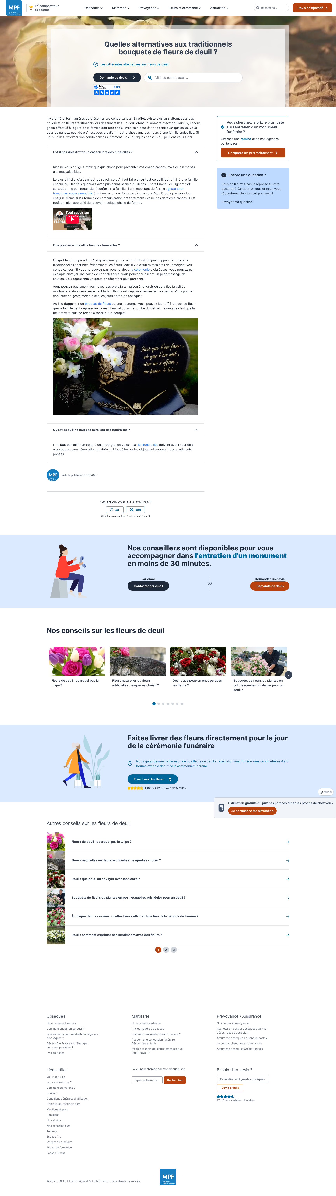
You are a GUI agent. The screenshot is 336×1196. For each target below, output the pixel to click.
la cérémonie (140, 269)
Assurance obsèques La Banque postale (242, 1038)
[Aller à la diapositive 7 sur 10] (182, 703)
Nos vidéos (54, 1120)
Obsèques (92, 8)
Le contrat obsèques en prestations (239, 1043)
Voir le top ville (56, 1076)
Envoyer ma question (237, 202)
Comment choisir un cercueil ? (66, 1028)
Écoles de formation (59, 1147)
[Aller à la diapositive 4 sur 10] (168, 703)
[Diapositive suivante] (288, 675)
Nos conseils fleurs (58, 1125)
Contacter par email (151, 586)
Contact (52, 1093)
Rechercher (176, 1080)
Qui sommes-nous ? (59, 1082)
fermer (327, 791)
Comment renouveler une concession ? (156, 1034)
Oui (117, 510)
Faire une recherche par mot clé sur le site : (158, 1070)
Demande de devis (113, 77)
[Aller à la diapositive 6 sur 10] (177, 703)
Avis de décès (55, 1052)
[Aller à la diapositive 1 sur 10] (154, 703)
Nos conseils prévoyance (233, 1023)
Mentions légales (57, 1109)
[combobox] (271, 7)
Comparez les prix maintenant (250, 153)
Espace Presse (56, 1152)
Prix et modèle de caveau (148, 1028)
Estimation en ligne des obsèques (244, 1079)
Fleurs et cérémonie (184, 8)
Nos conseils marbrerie (146, 1023)
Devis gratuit (230, 1087)
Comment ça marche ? (61, 1087)
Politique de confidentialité (63, 1104)
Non (138, 510)
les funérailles (148, 445)
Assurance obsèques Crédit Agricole (240, 1048)
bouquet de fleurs (97, 304)
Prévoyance (148, 8)
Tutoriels (52, 1131)
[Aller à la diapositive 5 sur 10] (172, 703)
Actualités (218, 8)
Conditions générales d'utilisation (67, 1098)
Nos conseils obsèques (61, 1023)
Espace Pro (54, 1136)
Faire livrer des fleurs (156, 779)
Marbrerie (119, 8)
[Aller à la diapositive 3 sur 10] (163, 703)
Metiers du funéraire (59, 1142)
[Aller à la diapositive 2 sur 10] (158, 703)
